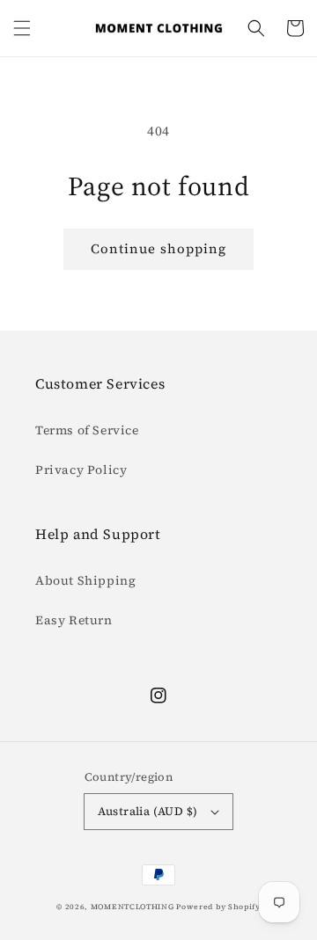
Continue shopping (158, 248)
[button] (22, 28)
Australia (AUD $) (148, 811)
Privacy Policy (81, 469)
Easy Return (74, 620)
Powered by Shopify (218, 906)
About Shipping (85, 580)
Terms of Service (87, 430)
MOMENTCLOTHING (132, 906)
